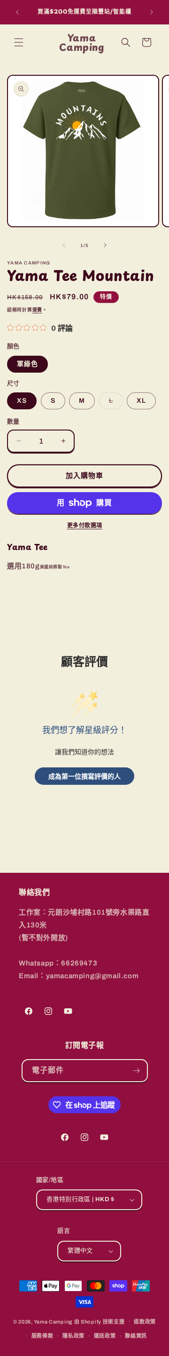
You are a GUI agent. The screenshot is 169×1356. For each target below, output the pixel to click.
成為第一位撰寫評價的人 (84, 776)
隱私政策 (73, 1336)
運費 (37, 309)
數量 (13, 421)
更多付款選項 (84, 525)
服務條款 (42, 1336)
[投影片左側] (64, 245)
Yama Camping (54, 1321)
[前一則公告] (17, 12)
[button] (18, 42)
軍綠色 (27, 363)
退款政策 (145, 1321)
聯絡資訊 (136, 1336)
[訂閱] (136, 1070)
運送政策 (105, 1336)
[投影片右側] (105, 245)
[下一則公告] (151, 12)
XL (141, 400)
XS (22, 400)
